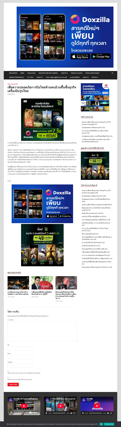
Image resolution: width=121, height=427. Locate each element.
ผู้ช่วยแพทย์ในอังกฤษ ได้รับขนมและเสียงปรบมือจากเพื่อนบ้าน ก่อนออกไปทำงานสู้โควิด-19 (65, 295)
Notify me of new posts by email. (20, 379)
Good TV (40, 77)
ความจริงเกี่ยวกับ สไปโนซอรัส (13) (93, 242)
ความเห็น (11, 320)
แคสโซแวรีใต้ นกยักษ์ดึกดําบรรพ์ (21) (94, 216)
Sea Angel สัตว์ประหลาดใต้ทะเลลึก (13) (94, 249)
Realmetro (13, 73)
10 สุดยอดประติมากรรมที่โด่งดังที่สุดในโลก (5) (97, 136)
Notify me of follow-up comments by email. (24, 373)
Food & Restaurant (92, 73)
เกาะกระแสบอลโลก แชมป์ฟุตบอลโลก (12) (96, 255)
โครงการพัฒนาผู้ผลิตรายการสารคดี (56, 77)
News (22, 73)
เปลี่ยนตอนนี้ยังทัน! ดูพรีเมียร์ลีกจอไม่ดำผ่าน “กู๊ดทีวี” (42, 293)
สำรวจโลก (30, 77)
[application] (60, 406)
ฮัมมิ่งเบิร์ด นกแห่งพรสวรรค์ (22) (92, 213)
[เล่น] (47, 413)
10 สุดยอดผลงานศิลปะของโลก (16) (93, 127)
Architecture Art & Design (48, 73)
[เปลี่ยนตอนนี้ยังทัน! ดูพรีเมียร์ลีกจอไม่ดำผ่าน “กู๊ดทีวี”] (42, 283)
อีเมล (9, 353)
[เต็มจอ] (74, 413)
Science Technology (16, 77)
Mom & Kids (31, 73)
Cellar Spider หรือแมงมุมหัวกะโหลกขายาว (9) (97, 267)
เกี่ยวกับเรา (95, 77)
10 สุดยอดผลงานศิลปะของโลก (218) (94, 196)
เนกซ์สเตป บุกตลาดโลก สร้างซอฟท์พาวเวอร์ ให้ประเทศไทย (18, 293)
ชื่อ (8, 345)
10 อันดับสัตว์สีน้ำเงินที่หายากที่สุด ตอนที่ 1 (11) (97, 258)
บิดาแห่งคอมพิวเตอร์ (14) (90, 234)
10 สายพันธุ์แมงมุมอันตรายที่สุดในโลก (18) (96, 220)
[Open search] (112, 73)
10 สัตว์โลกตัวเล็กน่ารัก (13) (91, 246)
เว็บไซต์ (10, 362)
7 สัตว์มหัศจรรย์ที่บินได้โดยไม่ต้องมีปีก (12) (96, 252)
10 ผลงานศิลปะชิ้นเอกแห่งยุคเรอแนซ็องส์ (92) (97, 204)
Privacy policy (109, 424)
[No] (119, 424)
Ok (101, 424)
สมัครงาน (86, 77)
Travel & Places (76, 73)
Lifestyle (64, 73)
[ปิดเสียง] (71, 413)
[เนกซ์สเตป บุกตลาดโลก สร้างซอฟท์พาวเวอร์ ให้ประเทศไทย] (18, 283)
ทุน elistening (75, 77)
